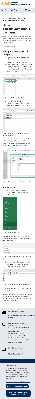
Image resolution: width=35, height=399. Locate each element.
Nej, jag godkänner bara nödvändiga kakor (18, 393)
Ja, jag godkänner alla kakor (17, 386)
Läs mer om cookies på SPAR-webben (18, 382)
